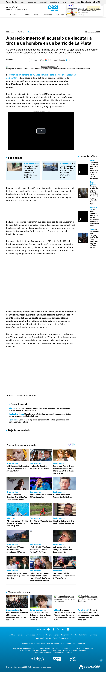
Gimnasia (93, 635)
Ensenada (65, 635)
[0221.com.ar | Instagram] (82, 2)
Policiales (36, 15)
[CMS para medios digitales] (89, 667)
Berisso (57, 635)
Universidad (47, 15)
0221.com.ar (10, 32)
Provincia (40, 635)
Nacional (48, 635)
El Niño (22, 2)
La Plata (27, 15)
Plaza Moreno (31, 2)
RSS (74, 643)
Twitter (58, 629)
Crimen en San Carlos (26, 395)
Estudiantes (59, 15)
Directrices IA (65, 643)
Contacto (81, 643)
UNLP (65, 2)
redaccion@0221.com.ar (43, 653)
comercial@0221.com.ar (63, 653)
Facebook (53, 629)
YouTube (63, 629)
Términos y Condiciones (30, 643)
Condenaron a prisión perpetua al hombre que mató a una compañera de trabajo (39, 421)
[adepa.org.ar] (37, 659)
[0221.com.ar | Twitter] (90, 2)
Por (9, 60)
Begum (48, 638)
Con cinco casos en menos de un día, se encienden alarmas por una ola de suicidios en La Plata (39, 409)
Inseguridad (42, 2)
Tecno (55, 638)
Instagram (48, 629)
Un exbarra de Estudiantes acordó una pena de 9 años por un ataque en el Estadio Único (40, 415)
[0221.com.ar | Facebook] (86, 2)
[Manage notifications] (101, 660)
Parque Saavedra (54, 2)
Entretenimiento (65, 638)
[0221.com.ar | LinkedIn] (98, 2)
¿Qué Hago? (39, 638)
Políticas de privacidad (50, 643)
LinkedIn (68, 629)
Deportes (74, 635)
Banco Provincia (75, 2)
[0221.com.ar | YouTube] (94, 2)
